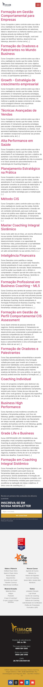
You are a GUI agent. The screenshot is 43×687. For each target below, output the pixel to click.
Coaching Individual (16, 379)
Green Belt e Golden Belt (32, 580)
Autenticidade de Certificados (32, 603)
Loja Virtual (32, 593)
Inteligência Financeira (18, 255)
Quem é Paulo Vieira (11, 573)
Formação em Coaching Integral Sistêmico (19, 461)
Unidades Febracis (32, 591)
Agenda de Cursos (32, 571)
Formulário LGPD (32, 607)
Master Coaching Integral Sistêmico (20, 227)
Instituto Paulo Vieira (10, 571)
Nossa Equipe (10, 575)
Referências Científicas (10, 585)
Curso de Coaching (32, 578)
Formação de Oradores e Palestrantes (19, 351)
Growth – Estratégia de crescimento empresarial (19, 82)
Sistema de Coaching (32, 600)
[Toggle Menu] (38, 5)
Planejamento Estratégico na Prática (20, 170)
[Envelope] (32, 682)
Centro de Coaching (32, 596)
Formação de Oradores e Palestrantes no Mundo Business (19, 50)
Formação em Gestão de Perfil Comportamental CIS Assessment (21, 316)
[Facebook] (10, 682)
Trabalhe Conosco (11, 582)
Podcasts (11, 596)
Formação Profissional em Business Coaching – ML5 (20, 284)
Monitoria (32, 582)
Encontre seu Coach (10, 580)
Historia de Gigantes (32, 575)
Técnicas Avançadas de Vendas (18, 112)
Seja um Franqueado (32, 598)
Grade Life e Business (17, 433)
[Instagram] (16, 682)
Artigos (10, 593)
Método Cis (32, 573)
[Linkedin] (27, 682)
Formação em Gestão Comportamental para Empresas (17, 16)
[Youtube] (21, 682)
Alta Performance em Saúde (17, 142)
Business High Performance (12, 405)
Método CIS (10, 199)
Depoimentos (10, 578)
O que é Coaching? (10, 598)
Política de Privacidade (32, 605)
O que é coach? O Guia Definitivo (10, 601)
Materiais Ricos (11, 591)
